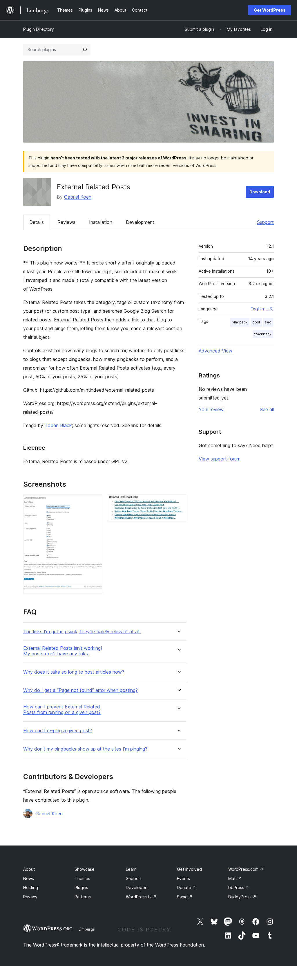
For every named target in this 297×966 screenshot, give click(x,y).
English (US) (262, 308)
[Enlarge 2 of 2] (178, 502)
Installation (100, 222)
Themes (82, 878)
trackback (262, 334)
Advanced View (215, 351)
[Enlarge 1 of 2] (94, 502)
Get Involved (189, 869)
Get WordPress (270, 10)
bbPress (238, 887)
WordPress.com (245, 869)
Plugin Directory (38, 29)
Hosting (30, 887)
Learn (131, 869)
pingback (240, 322)
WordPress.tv (141, 896)
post (256, 322)
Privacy (30, 896)
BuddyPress (242, 896)
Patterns (83, 896)
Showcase (85, 869)
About (29, 869)
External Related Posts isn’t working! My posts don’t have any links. (62, 650)
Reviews (66, 222)
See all (267, 409)
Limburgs (87, 929)
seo (268, 322)
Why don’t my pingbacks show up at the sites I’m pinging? (85, 749)
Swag (185, 896)
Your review (211, 409)
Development (140, 222)
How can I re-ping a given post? (57, 730)
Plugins (81, 887)
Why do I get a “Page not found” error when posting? (80, 690)
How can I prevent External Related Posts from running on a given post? (62, 709)
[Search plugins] (84, 49)
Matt (235, 878)
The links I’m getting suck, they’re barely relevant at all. (82, 631)
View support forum (219, 459)
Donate (186, 887)
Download (259, 191)
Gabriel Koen (77, 197)
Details (36, 222)
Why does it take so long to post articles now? (73, 672)
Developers (137, 887)
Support (265, 222)
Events (183, 878)
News (28, 878)
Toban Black (58, 425)
